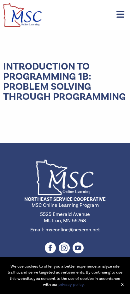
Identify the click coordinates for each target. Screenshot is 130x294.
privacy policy (71, 284)
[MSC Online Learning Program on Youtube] (79, 244)
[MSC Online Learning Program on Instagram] (65, 244)
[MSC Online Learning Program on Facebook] (51, 244)
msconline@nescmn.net (72, 230)
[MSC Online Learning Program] (23, 15)
